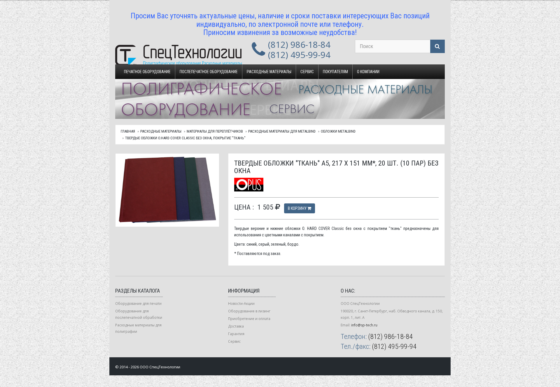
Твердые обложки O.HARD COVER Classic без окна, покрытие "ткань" (185, 138)
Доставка (236, 326)
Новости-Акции (241, 303)
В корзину (297, 208)
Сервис (307, 71)
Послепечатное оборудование (209, 71)
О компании (368, 71)
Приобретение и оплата (249, 318)
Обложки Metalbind (338, 131)
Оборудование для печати (138, 303)
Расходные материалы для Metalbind (282, 131)
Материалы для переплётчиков (215, 131)
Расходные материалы (269, 71)
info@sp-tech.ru (364, 325)
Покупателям (335, 71)
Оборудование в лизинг (249, 311)
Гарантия (236, 333)
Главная (128, 131)
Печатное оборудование (147, 71)
